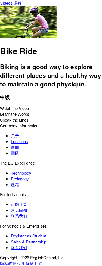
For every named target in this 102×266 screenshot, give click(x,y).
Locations (19, 141)
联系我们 (19, 216)
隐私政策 (8, 263)
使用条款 (25, 263)
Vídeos (6, 3)
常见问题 (19, 210)
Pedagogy (20, 178)
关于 (15, 135)
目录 (39, 263)
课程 (18, 3)
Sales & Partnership (28, 242)
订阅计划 (19, 204)
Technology (21, 173)
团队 (15, 153)
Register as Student (28, 236)
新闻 (15, 147)
